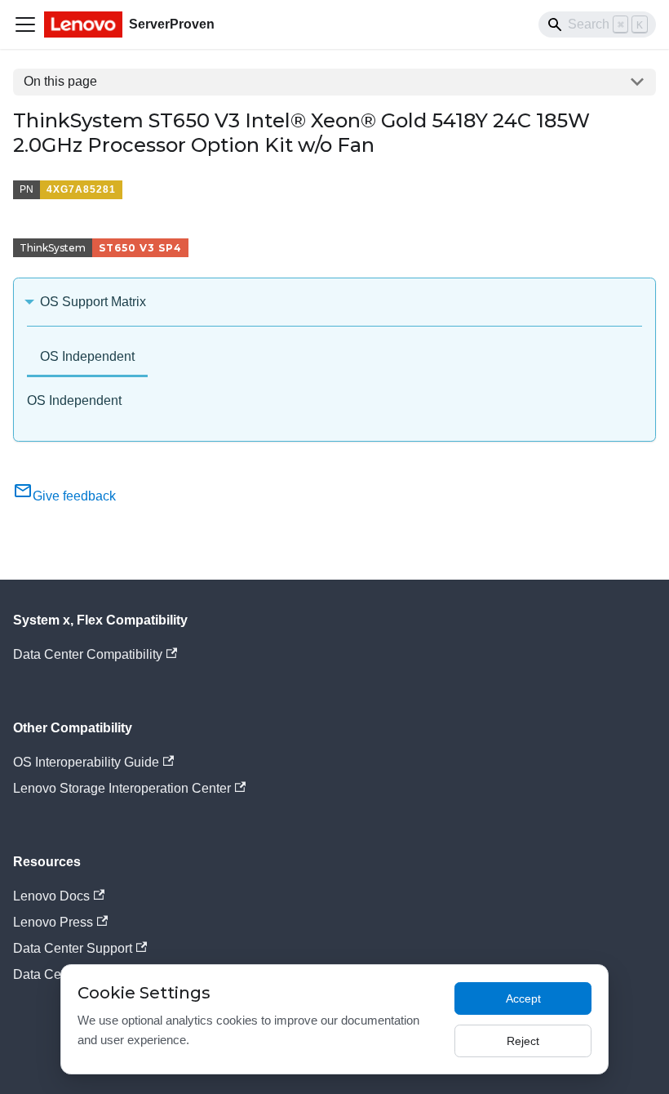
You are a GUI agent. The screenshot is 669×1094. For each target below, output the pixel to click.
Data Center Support (72, 948)
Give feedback (74, 496)
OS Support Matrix (93, 302)
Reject (523, 1040)
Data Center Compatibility (87, 654)
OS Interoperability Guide (86, 762)
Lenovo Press (53, 922)
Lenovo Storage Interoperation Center (122, 788)
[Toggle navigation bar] (25, 24)
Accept (523, 998)
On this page (60, 81)
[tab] (87, 358)
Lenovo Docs (51, 896)
